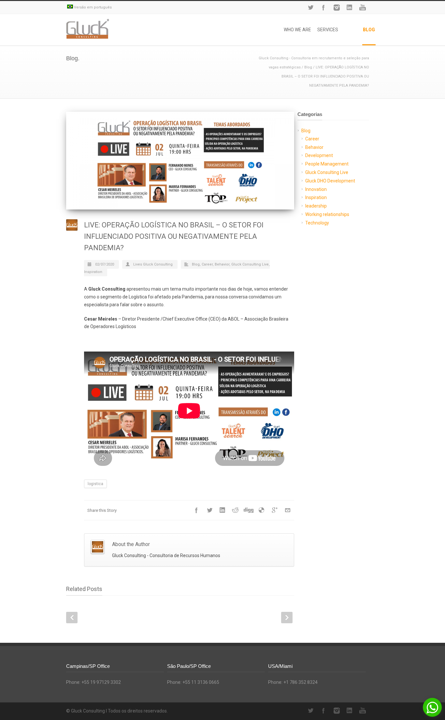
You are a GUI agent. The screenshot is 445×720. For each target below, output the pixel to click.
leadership (316, 206)
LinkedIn (349, 7)
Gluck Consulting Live (250, 264)
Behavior (222, 264)
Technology (317, 222)
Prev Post (72, 617)
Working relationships (327, 214)
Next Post (287, 617)
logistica (95, 484)
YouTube (362, 7)
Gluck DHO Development (330, 180)
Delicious (261, 510)
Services (327, 29)
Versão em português (92, 7)
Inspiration (93, 272)
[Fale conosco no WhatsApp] (432, 707)
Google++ (274, 510)
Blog (369, 29)
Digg (248, 510)
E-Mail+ (287, 510)
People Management (327, 163)
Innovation (316, 189)
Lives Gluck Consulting (153, 264)
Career (207, 264)
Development (319, 155)
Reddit (235, 510)
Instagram (336, 7)
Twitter (310, 7)
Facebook (323, 7)
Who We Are (297, 29)
